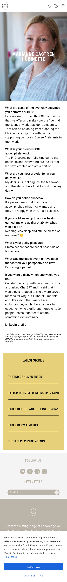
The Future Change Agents (26, 441)
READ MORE (11, 557)
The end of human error (25, 376)
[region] (33, 556)
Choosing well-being (23, 425)
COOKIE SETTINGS (33, 575)
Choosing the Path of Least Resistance (35, 409)
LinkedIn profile (15, 325)
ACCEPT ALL (33, 566)
